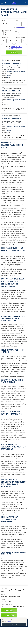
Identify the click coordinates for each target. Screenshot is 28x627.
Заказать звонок (9, 610)
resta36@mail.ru (6, 601)
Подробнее (9, 621)
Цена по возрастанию (16, 47)
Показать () (14, 52)
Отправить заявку (9, 615)
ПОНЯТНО (14, 624)
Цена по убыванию (14, 48)
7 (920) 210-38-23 (15, 596)
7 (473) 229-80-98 (6, 596)
